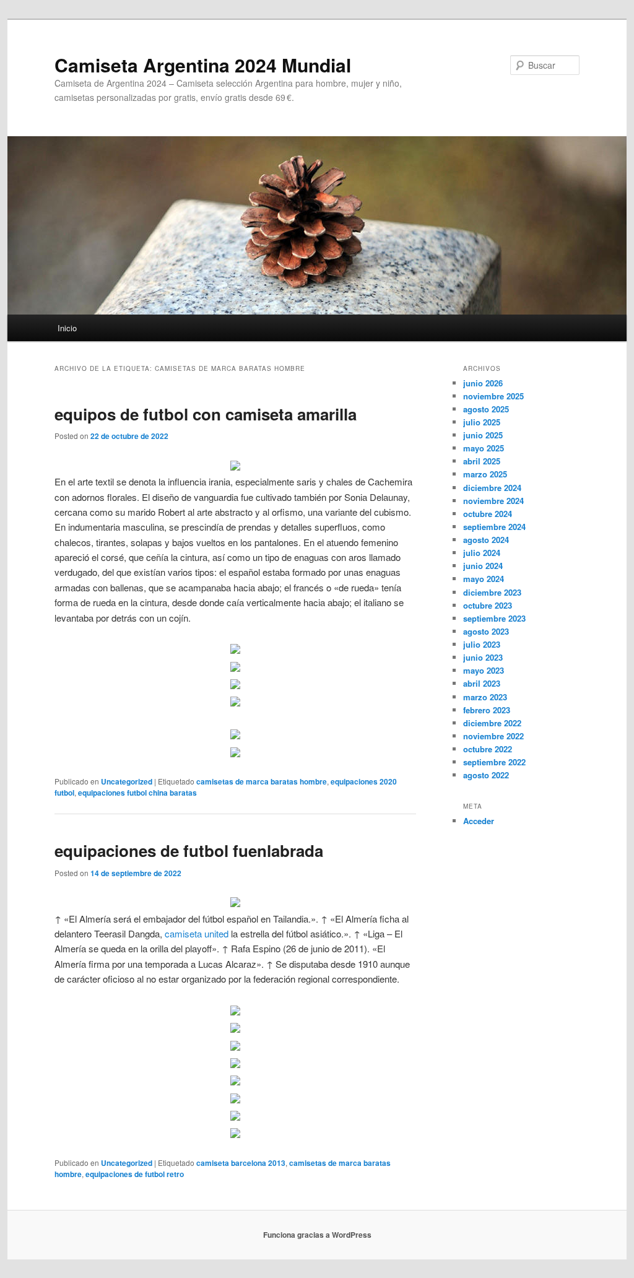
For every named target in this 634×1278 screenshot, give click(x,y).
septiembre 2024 (494, 526)
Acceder (478, 821)
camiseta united (196, 933)
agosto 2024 (486, 540)
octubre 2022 (487, 749)
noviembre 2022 (493, 736)
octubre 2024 (487, 513)
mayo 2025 (483, 448)
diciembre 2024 (492, 487)
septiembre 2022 (494, 762)
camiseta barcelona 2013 (240, 1162)
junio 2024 (483, 566)
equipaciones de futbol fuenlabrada (188, 850)
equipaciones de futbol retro (134, 1174)
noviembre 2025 (493, 396)
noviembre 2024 (493, 500)
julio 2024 (481, 553)
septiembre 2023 (494, 618)
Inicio (67, 328)
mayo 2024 (483, 579)
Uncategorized (126, 781)
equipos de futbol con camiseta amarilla (205, 413)
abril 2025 (481, 461)
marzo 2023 (485, 697)
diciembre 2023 (492, 592)
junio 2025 (483, 435)
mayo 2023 (483, 670)
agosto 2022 (486, 775)
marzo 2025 (485, 474)
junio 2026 (483, 383)
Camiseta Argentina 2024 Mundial (202, 64)
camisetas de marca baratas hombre (261, 781)
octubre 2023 (487, 605)
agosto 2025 (486, 409)
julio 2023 (481, 644)
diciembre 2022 (492, 723)
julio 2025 (481, 422)
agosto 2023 (486, 631)
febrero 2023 (486, 710)
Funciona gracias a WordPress (317, 1234)
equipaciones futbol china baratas (137, 792)
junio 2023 (483, 657)
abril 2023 (481, 683)
